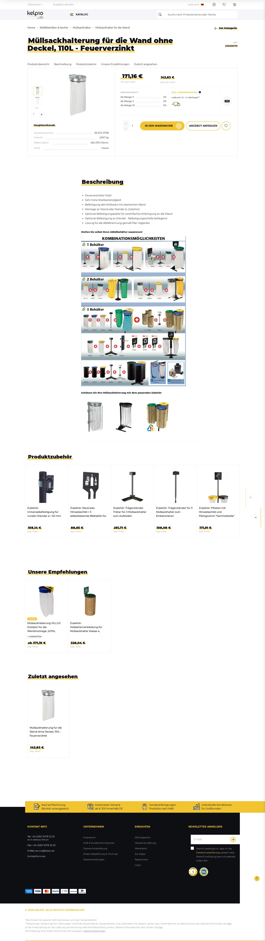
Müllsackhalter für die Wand (112, 27)
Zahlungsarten (142, 837)
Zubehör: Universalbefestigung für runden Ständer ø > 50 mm (44, 512)
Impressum (89, 837)
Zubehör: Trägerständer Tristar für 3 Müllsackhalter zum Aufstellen (129, 512)
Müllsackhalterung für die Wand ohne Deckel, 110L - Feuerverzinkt (46, 731)
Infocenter (33, 4)
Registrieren (141, 859)
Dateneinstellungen (93, 859)
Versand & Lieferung (145, 843)
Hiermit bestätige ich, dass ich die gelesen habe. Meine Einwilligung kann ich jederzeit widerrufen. (215, 854)
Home (31, 27)
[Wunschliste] (224, 5)
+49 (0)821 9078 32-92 (43, 836)
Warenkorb (141, 848)
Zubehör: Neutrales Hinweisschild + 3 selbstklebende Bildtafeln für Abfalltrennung (88, 512)
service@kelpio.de (44, 850)
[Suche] (161, 14)
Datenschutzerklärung (95, 848)
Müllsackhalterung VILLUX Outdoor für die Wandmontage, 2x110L (44, 627)
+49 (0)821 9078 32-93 (44, 845)
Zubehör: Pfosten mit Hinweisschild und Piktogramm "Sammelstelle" (216, 512)
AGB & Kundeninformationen (99, 843)
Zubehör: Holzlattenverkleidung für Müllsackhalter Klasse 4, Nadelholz (86, 627)
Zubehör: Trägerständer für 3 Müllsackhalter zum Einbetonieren (174, 512)
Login (138, 865)
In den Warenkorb (159, 125)
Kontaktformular (36, 856)
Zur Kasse (140, 854)
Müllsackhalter (82, 27)
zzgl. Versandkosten (184, 92)
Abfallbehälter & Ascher (54, 27)
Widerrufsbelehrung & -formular (100, 854)
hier (229, 923)
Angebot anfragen (203, 125)
